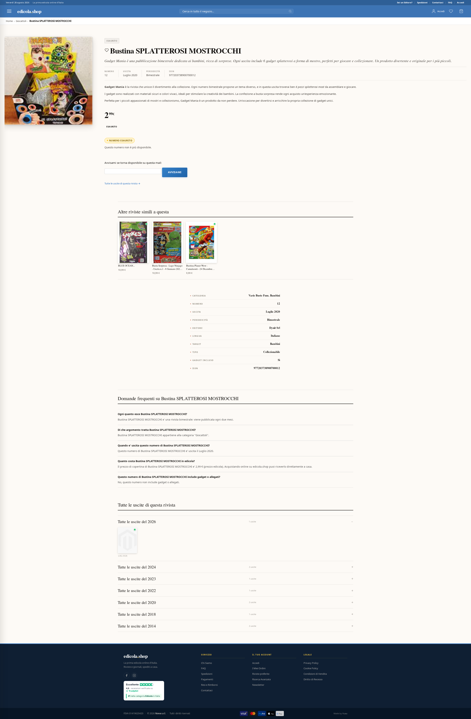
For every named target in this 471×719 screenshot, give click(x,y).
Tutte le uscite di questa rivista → (122, 183)
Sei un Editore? (404, 2)
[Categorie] (9, 11)
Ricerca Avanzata (261, 679)
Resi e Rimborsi (209, 684)
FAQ (450, 2)
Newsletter (258, 684)
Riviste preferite (260, 673)
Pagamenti (207, 679)
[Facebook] (127, 675)
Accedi (460, 2)
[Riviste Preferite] (451, 11)
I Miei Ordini (258, 668)
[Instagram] (134, 675)
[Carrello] (461, 11)
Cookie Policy (311, 668)
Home (9, 21)
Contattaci (437, 2)
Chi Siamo (206, 663)
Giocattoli (21, 21)
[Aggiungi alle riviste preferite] (107, 50)
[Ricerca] (290, 11)
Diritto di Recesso (313, 679)
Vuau (344, 713)
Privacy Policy (311, 663)
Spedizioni (422, 2)
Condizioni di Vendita (315, 673)
